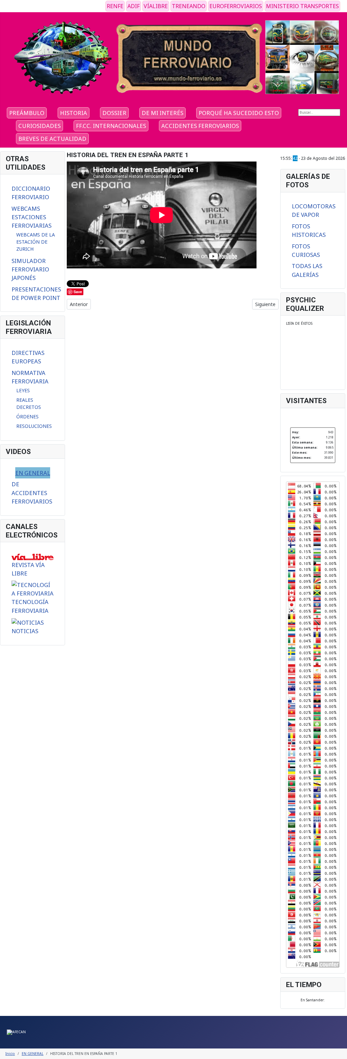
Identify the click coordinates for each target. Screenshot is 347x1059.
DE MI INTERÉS (162, 113)
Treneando (188, 6)
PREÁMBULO (26, 113)
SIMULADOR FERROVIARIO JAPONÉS (30, 269)
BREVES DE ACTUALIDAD (52, 139)
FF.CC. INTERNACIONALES (111, 126)
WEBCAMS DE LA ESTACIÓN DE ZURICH (35, 241)
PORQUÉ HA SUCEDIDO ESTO (239, 113)
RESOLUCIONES (34, 426)
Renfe (115, 6)
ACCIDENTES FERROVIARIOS (200, 126)
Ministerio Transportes (302, 6)
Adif (133, 6)
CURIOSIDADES (39, 126)
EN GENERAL (32, 473)
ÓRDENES (27, 416)
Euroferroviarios (235, 6)
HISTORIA (73, 113)
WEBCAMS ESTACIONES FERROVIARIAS (32, 217)
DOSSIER (114, 113)
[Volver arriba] (340, 1051)
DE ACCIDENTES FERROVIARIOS (32, 492)
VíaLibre (156, 6)
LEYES (23, 390)
